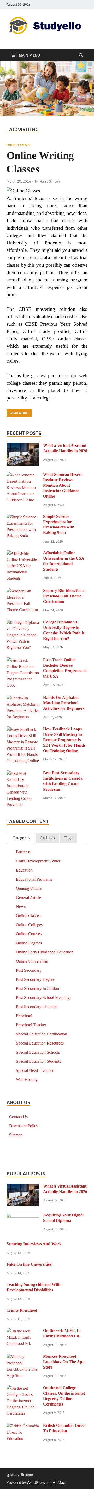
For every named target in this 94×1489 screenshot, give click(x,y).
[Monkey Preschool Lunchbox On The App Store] (23, 1357)
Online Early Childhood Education (44, 952)
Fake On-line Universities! (29, 1264)
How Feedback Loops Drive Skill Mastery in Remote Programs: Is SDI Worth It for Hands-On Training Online (65, 740)
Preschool (24, 1016)
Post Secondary (29, 970)
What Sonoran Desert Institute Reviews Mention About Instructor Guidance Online (62, 485)
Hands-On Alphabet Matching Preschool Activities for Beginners (63, 703)
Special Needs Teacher (35, 1070)
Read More (17, 412)
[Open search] (81, 55)
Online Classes (18, 145)
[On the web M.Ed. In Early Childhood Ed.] (23, 1331)
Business (23, 852)
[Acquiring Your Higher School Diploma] (23, 1216)
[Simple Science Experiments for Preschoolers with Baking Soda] (23, 517)
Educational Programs (34, 879)
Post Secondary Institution (37, 988)
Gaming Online (29, 888)
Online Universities (32, 961)
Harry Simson (49, 181)
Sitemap (15, 1135)
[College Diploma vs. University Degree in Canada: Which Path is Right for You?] (23, 623)
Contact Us (18, 1116)
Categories (21, 838)
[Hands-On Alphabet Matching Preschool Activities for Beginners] (23, 698)
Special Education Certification (41, 1034)
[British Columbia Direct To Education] (23, 1426)
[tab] (21, 838)
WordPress (36, 1482)
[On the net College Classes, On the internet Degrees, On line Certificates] (23, 1388)
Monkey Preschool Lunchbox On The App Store (64, 1361)
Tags (68, 838)
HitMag (58, 1482)
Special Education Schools (38, 1052)
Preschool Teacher (31, 1025)
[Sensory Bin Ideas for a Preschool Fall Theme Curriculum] (23, 591)
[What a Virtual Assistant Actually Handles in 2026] (23, 446)
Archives (47, 838)
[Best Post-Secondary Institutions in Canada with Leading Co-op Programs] (23, 773)
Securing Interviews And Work (34, 1244)
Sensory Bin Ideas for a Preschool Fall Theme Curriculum (63, 596)
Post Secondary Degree (35, 979)
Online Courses (29, 934)
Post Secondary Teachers (36, 1006)
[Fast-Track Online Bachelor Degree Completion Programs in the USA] (23, 660)
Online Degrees (29, 943)
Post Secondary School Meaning (43, 997)
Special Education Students (38, 1061)
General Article (28, 897)
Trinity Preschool (22, 1310)
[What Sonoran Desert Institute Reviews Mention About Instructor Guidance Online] (23, 475)
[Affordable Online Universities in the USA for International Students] (23, 553)
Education (24, 870)
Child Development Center (38, 861)
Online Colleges (29, 925)
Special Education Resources (40, 1043)
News (21, 906)
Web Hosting (27, 1079)
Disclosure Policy (23, 1126)
